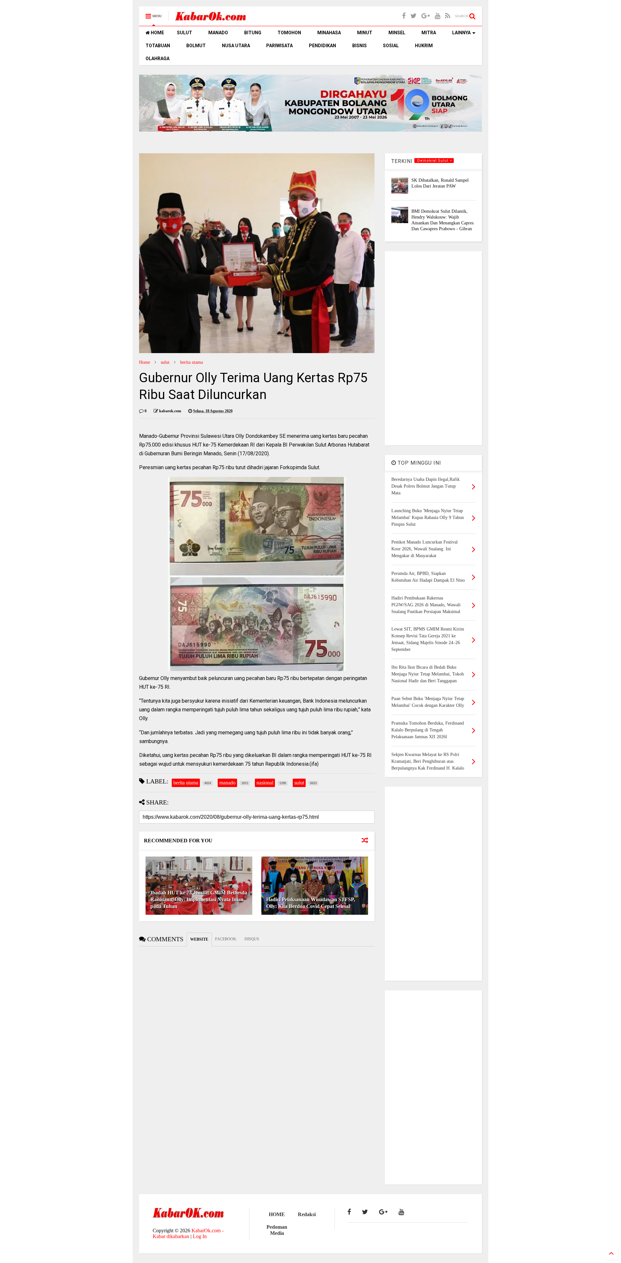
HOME (157, 32)
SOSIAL (391, 45)
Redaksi (307, 1214)
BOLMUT (196, 45)
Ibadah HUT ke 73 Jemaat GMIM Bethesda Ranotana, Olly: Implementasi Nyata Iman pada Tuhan (198, 899)
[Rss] (447, 16)
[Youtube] (437, 16)
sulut (165, 362)
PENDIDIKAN (322, 45)
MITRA (428, 32)
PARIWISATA (279, 45)
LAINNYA (461, 32)
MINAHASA (329, 32)
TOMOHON (289, 32)
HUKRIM (424, 45)
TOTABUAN (158, 45)
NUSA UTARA (236, 45)
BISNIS (359, 45)
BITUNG (252, 32)
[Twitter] (413, 16)
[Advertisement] (433, 348)
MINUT (364, 32)
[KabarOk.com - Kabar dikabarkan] (210, 18)
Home (144, 362)
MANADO (218, 32)
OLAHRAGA (157, 58)
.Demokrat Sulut (433, 160)
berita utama (191, 362)
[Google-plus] (425, 16)
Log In (200, 1236)
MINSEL (396, 32)
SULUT (184, 32)
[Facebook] (404, 16)
